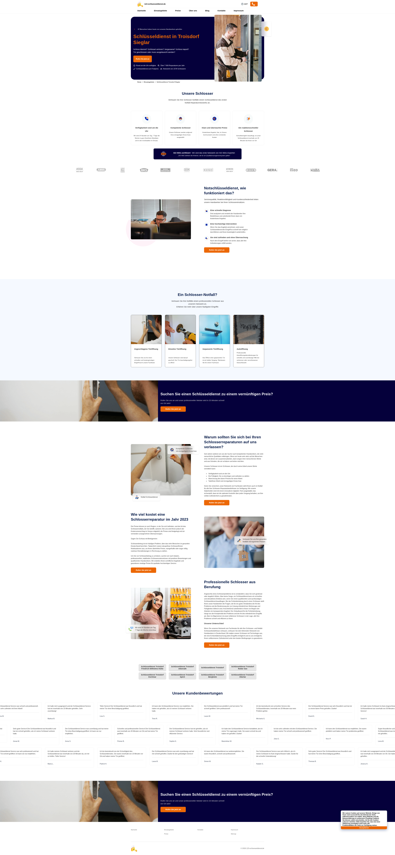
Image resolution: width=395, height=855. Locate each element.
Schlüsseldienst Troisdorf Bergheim (212, 676)
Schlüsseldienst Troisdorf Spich (182, 676)
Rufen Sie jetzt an (142, 59)
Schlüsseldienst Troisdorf (212, 668)
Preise (178, 11)
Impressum (239, 11)
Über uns (193, 11)
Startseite (141, 11)
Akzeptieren (364, 828)
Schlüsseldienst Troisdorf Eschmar (152, 676)
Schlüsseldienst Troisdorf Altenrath (182, 668)
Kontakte (221, 11)
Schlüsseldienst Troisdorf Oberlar (242, 676)
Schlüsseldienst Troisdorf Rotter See (242, 668)
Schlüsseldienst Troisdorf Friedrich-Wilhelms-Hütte (152, 668)
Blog (207, 11)
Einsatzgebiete (160, 11)
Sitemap (233, 834)
